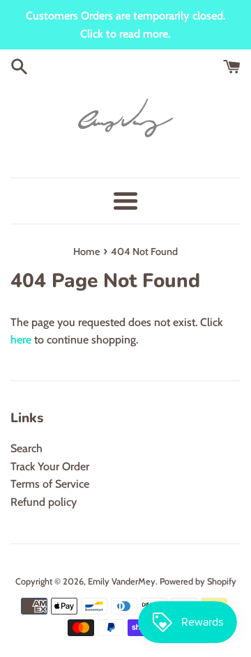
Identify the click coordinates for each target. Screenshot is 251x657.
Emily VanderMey (121, 581)
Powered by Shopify (198, 581)
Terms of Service (49, 483)
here (20, 339)
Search (26, 448)
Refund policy (43, 502)
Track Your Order (49, 466)
